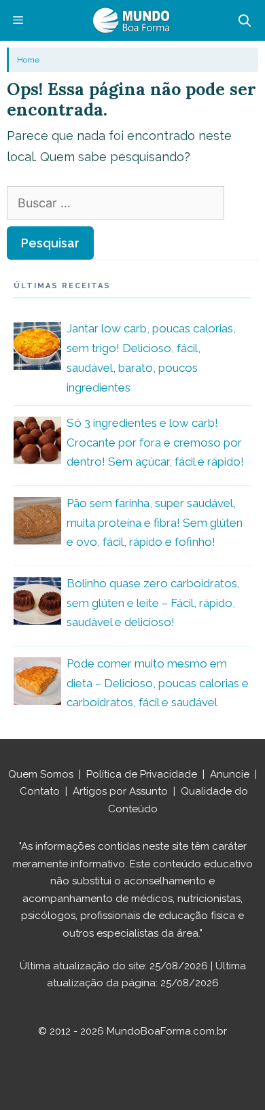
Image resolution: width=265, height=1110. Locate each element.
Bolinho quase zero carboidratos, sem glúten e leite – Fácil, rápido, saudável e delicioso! (153, 602)
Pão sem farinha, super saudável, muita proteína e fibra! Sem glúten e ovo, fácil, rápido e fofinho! (155, 522)
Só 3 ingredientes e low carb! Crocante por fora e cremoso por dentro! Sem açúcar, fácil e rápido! (155, 442)
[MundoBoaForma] (131, 20)
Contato (40, 791)
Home (28, 60)
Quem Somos (40, 774)
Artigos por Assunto (120, 791)
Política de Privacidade (141, 774)
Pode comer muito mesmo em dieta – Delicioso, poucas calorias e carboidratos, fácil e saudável (158, 683)
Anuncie (229, 774)
